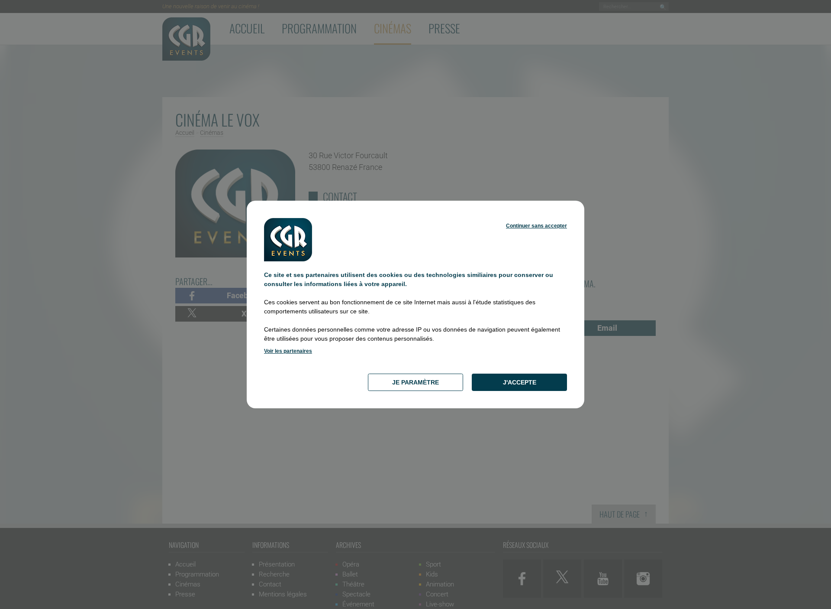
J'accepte (519, 382)
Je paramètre (415, 382)
